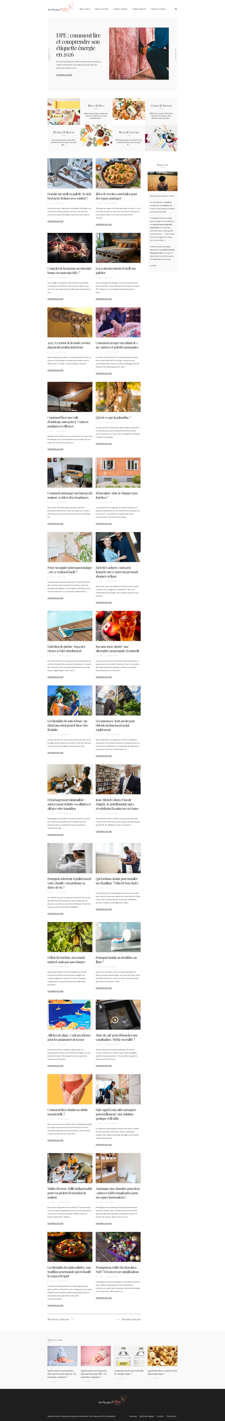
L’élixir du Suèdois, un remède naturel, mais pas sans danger (66, 959)
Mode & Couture (101, 9)
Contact (160, 1416)
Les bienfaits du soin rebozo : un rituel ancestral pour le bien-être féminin (67, 725)
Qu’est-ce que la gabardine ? (113, 417)
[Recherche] (176, 9)
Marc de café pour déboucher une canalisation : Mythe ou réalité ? (117, 1037)
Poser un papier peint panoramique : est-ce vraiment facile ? (69, 569)
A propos (133, 1416)
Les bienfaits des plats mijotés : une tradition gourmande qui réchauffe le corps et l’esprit (69, 1271)
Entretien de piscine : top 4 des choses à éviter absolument (66, 648)
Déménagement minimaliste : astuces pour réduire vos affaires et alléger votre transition (69, 804)
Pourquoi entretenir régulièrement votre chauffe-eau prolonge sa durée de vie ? (69, 882)
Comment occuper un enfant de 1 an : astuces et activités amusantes (117, 345)
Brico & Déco (85, 9)
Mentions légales (147, 1416)
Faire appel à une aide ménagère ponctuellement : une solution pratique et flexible (116, 1114)
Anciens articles (131, 1319)
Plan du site (171, 1416)
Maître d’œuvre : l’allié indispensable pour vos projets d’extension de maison (69, 1192)
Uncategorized (62, 277)
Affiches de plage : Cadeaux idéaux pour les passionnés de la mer (68, 1037)
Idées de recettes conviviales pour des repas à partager (116, 196)
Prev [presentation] (49, 57)
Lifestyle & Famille (158, 9)
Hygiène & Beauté (139, 9)
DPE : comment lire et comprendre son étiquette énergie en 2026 (78, 44)
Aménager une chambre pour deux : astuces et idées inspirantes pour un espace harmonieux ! (118, 1192)
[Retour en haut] (222, 1418)
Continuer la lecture (64, 75)
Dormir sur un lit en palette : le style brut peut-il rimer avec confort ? (69, 196)
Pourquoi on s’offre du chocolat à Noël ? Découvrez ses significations (117, 1269)
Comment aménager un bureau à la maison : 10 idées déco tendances (69, 495)
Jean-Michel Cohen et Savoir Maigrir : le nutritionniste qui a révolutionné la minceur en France (117, 804)
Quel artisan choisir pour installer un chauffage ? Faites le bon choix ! (117, 880)
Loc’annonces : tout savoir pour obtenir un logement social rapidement (115, 725)
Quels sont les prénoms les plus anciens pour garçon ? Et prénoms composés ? (61, 1373)
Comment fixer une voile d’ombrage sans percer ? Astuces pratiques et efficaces (67, 421)
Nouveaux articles (58, 1319)
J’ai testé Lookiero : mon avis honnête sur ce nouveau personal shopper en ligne (117, 571)
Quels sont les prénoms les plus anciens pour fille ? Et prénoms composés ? (94, 1373)
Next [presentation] (175, 57)
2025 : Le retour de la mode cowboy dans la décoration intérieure (68, 345)
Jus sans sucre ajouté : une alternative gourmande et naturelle (118, 648)
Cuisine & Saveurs (120, 9)
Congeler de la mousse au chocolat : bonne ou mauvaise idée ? (69, 270)
